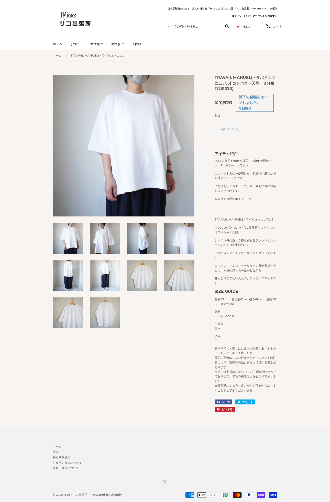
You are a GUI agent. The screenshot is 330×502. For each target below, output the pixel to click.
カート (277, 26)
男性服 (116, 44)
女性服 (95, 44)
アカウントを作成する (265, 15)
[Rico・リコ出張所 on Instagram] (164, 483)
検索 (56, 452)
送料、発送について (66, 468)
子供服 (137, 44)
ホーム (57, 44)
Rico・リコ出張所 (76, 494)
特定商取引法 (61, 457)
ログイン (237, 15)
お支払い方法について (67, 462)
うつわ (75, 44)
